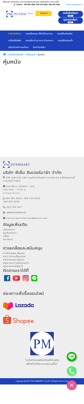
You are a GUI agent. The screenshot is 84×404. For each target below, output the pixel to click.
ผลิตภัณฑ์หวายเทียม (18, 47)
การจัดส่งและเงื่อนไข (14, 253)
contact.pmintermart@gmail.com (27, 218)
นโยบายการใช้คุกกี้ (13, 266)
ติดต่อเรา (8, 239)
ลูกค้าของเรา (10, 233)
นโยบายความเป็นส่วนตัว (16, 263)
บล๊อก (6, 236)
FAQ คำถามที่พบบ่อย (14, 256)
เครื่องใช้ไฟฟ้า (14, 40)
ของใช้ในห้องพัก (65, 33)
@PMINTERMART (17, 212)
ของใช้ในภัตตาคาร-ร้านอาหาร (39, 40)
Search (44, 13)
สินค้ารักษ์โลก (39, 47)
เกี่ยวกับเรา (9, 229)
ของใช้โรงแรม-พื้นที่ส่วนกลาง (39, 33)
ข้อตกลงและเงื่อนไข (13, 259)
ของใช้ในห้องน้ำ (65, 40)
